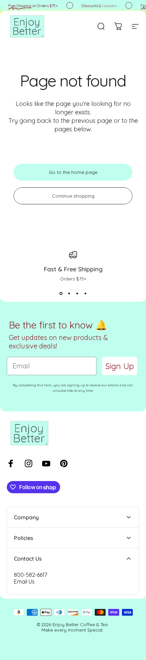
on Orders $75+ (32, 5)
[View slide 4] (85, 294)
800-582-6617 (30, 574)
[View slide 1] (61, 294)
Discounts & (98, 5)
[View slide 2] (69, 294)
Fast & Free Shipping (73, 269)
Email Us (24, 581)
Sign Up (119, 366)
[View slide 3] (77, 294)
